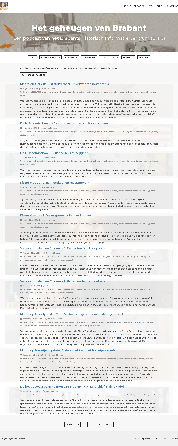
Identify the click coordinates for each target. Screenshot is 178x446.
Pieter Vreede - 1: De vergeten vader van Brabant (55, 215)
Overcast (90, 57)
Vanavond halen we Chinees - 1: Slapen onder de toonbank (63, 281)
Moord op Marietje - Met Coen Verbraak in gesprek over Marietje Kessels (72, 314)
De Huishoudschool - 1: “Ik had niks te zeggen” (54, 153)
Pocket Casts (110, 57)
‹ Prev (69, 424)
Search (159, 6)
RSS (34, 57)
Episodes (139, 6)
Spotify (130, 57)
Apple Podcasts (51, 57)
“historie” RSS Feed (35, 75)
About (127, 6)
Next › (109, 424)
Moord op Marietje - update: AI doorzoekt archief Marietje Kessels (67, 350)
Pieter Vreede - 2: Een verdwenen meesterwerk (55, 182)
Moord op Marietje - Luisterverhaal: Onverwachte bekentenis (64, 84)
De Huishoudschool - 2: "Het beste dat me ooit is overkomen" (64, 123)
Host (149, 6)
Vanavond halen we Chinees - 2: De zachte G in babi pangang (64, 248)
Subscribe (172, 6)
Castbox (72, 57)
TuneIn (145, 57)
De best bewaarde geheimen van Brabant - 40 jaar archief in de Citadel (72, 386)
